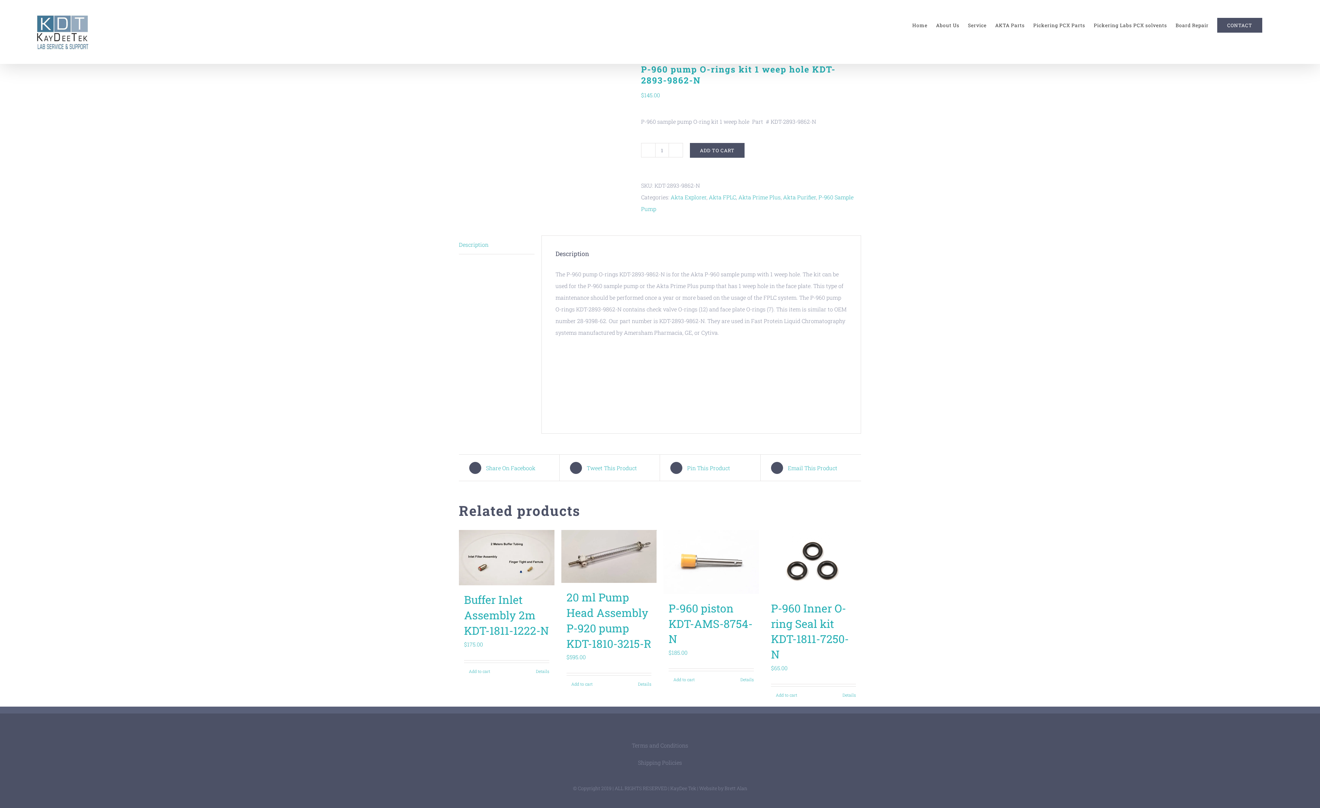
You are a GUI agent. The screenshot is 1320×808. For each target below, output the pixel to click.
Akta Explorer (688, 197)
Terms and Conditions (660, 745)
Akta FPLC (722, 197)
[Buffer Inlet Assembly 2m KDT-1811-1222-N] (506, 557)
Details (542, 671)
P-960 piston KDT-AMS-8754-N (710, 623)
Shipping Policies (660, 762)
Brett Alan (736, 788)
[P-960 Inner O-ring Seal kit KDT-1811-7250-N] (813, 562)
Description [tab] (473, 244)
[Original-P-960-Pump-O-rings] (545, 109)
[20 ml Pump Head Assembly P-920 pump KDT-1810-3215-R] (609, 556)
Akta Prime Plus (759, 197)
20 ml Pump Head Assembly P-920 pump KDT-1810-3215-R (608, 620)
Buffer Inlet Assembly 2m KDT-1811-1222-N (506, 615)
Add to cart (717, 150)
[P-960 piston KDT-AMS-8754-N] (711, 562)
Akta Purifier (799, 197)
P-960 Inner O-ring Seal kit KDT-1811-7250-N (810, 631)
